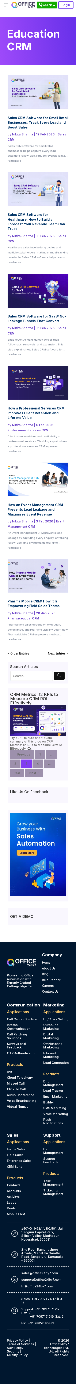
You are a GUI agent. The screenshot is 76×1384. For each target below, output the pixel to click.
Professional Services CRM (28, 430)
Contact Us (50, 991)
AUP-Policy (15, 1348)
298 (17, 773)
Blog (45, 974)
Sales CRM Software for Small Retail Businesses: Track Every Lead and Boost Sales (38, 122)
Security (13, 1351)
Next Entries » (58, 653)
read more (14, 160)
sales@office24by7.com (39, 1273)
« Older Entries (18, 653)
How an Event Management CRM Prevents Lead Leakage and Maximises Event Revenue (35, 509)
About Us (49, 968)
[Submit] (59, 676)
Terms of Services (20, 1344)
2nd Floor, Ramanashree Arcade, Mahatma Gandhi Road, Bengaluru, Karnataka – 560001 (42, 1255)
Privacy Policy (17, 1340)
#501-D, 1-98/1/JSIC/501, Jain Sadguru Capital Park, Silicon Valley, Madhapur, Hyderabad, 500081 (43, 1234)
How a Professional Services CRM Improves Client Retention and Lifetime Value (36, 413)
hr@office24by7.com (37, 1286)
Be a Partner (51, 980)
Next (32, 773)
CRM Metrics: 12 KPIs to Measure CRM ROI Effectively (34, 698)
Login (66, 5)
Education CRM (33, 40)
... (51, 754)
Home (46, 962)
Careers (48, 985)
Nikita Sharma (22, 134)
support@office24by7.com (41, 1280)
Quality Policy (17, 1355)
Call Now (49, 5)
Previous (23, 754)
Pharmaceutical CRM (23, 618)
